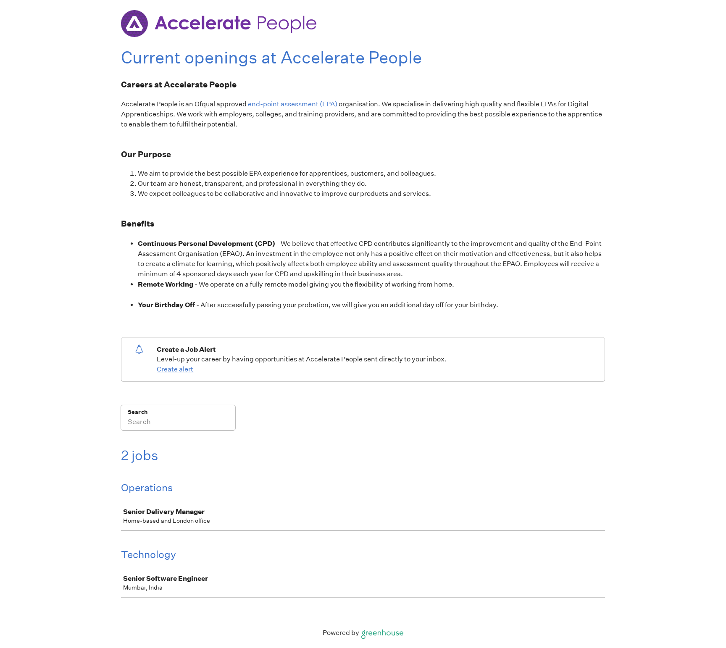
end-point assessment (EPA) (292, 104)
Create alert (175, 369)
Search (137, 412)
